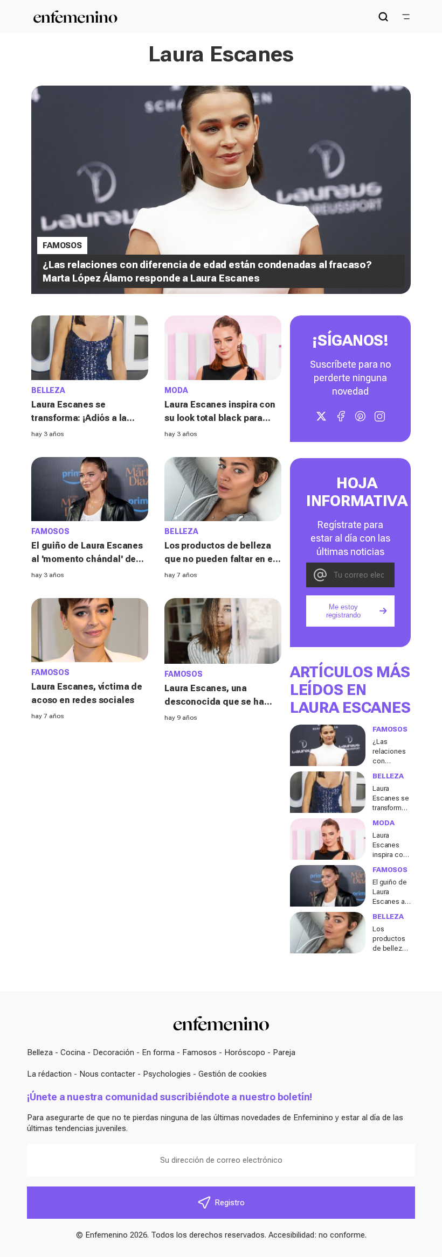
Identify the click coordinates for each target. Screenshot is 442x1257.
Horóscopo (244, 1052)
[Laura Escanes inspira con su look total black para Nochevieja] (222, 347)
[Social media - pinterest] (360, 416)
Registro (230, 1202)
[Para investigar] (383, 17)
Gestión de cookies (232, 1074)
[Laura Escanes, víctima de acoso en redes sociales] (89, 630)
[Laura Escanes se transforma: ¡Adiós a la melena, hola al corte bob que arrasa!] (89, 347)
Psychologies (167, 1074)
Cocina (72, 1052)
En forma (158, 1052)
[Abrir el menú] (406, 17)
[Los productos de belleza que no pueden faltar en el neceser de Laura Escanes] (222, 489)
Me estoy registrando (343, 611)
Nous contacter (107, 1074)
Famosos (199, 1052)
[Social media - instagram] (379, 416)
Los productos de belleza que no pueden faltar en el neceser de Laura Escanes (220, 559)
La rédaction (49, 1074)
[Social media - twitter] (321, 416)
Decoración (113, 1052)
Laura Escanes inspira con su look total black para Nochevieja (219, 418)
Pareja (284, 1052)
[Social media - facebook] (340, 416)
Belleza (40, 1052)
